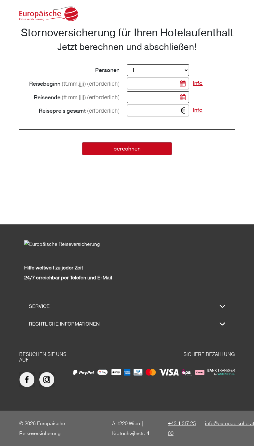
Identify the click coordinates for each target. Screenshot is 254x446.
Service (39, 306)
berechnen (127, 148)
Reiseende (77, 97)
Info (198, 83)
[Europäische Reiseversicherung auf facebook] (28, 379)
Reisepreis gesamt (79, 111)
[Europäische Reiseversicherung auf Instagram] (48, 379)
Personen (107, 70)
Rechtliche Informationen (64, 324)
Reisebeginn (74, 84)
